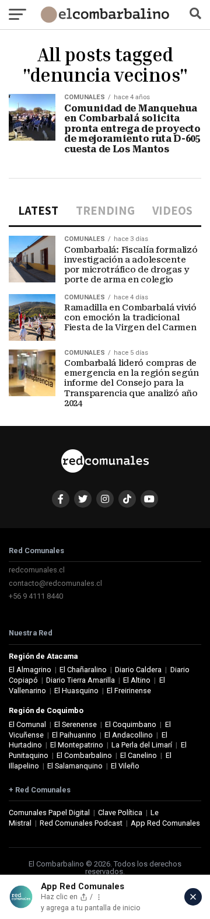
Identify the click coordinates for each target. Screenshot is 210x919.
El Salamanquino (75, 765)
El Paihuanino (74, 735)
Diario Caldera (138, 669)
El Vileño (125, 765)
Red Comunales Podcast (81, 823)
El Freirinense (129, 690)
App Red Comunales (165, 823)
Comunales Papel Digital (49, 812)
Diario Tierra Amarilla (80, 680)
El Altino (136, 680)
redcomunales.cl (37, 569)
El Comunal (27, 724)
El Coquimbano (130, 724)
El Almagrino (30, 669)
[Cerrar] (193, 897)
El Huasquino (76, 690)
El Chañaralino (83, 669)
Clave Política (120, 812)
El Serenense (75, 724)
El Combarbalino (84, 755)
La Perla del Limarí (141, 744)
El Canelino (138, 755)
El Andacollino (128, 735)
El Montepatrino (76, 744)
